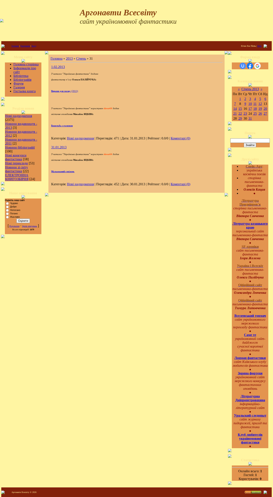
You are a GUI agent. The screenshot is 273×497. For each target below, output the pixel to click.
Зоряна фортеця (250, 373)
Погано (14, 213)
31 (250, 118)
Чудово (14, 203)
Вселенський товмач (250, 315)
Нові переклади (16, 163)
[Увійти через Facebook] (250, 66)
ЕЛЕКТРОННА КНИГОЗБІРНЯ (17, 177)
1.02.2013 (58, 67)
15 (240, 108)
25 (255, 113)
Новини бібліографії (20, 147)
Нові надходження (18, 116)
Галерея (19, 87)
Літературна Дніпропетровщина (250, 398)
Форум (18, 83)
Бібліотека (20, 76)
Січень (81, 58)
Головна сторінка (26, 64)
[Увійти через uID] (243, 66)
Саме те (250, 335)
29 (240, 118)
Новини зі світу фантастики (16, 169)
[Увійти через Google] (257, 65)
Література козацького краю (250, 225)
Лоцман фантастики (250, 358)
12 (260, 104)
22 (240, 113)
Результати (14, 226)
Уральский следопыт (250, 415)
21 (235, 113)
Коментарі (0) (180, 138)
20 (265, 108)
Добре (13, 206)
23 (245, 113)
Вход (34, 46)
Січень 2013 (250, 89)
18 (255, 108)
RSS (259, 46)
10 (250, 104)
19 (260, 108)
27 (265, 113)
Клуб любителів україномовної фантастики (250, 438)
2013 (69, 58)
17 (250, 108)
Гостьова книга (24, 91)
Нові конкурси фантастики (15, 157)
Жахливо (15, 217)
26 (260, 113)
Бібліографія (22, 79)
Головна (15, 46)
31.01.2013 (59, 147)
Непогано (15, 210)
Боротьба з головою (62, 126)
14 (235, 108)
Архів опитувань (29, 226)
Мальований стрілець (62, 171)
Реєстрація (25, 46)
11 (255, 104)
